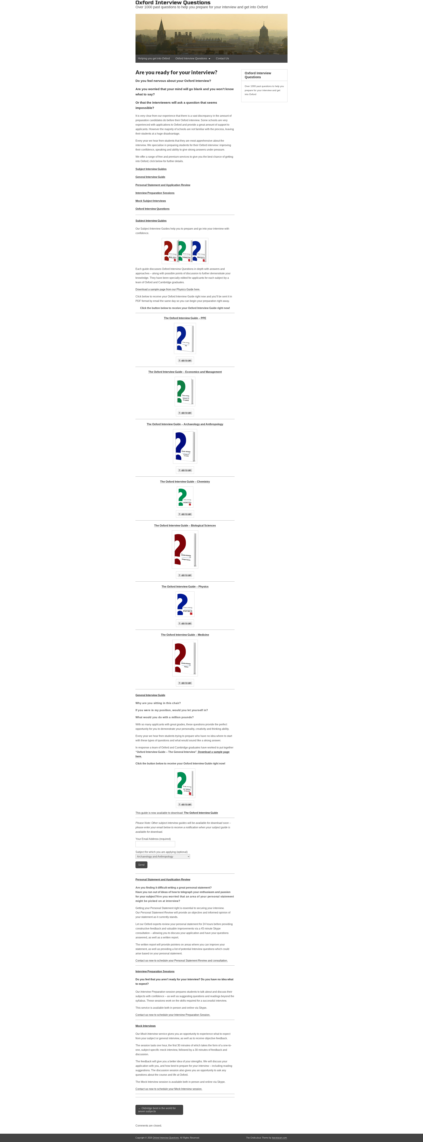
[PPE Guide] (185, 338)
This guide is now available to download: (176, 812)
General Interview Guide (150, 177)
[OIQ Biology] (185, 549)
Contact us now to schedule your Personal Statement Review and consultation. (181, 960)
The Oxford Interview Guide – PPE (185, 318)
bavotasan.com (279, 1138)
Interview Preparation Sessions (154, 193)
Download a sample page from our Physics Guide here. (167, 289)
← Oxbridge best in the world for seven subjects (157, 1110)
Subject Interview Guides (151, 169)
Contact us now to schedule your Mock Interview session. (168, 1089)
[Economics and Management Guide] (185, 412)
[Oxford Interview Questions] (211, 27)
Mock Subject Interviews (150, 201)
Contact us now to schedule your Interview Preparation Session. (172, 1014)
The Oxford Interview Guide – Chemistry (185, 481)
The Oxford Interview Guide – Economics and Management (185, 371)
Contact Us (222, 58)
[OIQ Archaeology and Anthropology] (185, 446)
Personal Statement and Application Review (162, 185)
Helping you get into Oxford (154, 58)
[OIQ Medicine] (185, 658)
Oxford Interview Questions (191, 58)
